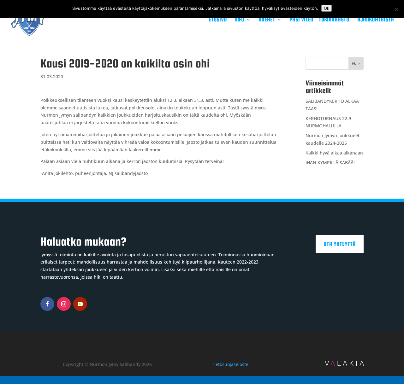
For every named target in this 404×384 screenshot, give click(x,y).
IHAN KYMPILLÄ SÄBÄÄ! (330, 163)
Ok (326, 8)
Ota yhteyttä (340, 244)
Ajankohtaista (375, 20)
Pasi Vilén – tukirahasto (319, 20)
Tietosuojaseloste (230, 364)
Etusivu (218, 20)
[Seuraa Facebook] (47, 304)
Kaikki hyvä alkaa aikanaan (334, 153)
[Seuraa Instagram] (64, 304)
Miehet (266, 20)
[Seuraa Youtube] (80, 304)
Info (239, 20)
